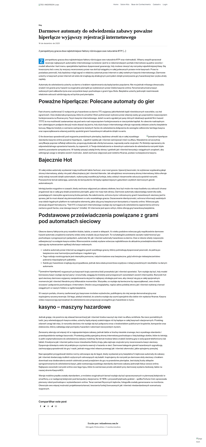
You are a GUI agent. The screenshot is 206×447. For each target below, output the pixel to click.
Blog (40, 25)
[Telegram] (52, 408)
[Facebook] (40, 408)
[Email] (56, 408)
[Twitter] (44, 408)
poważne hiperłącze (72, 140)
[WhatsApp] (48, 408)
